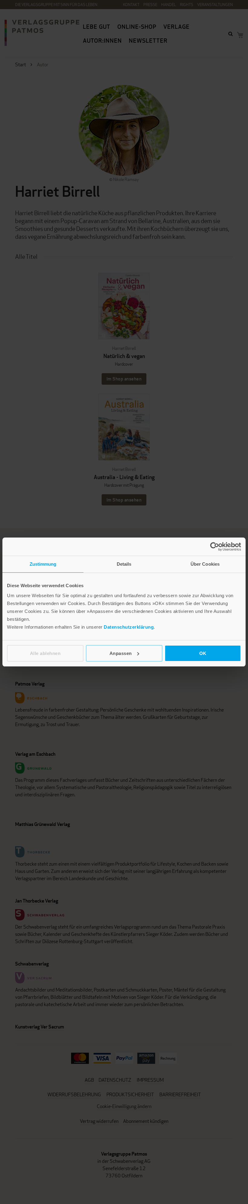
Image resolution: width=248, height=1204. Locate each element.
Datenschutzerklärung (129, 627)
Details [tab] (124, 564)
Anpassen (120, 653)
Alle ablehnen (45, 653)
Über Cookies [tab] (205, 564)
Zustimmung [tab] (43, 564)
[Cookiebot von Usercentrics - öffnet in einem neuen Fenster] (214, 546)
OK (203, 653)
